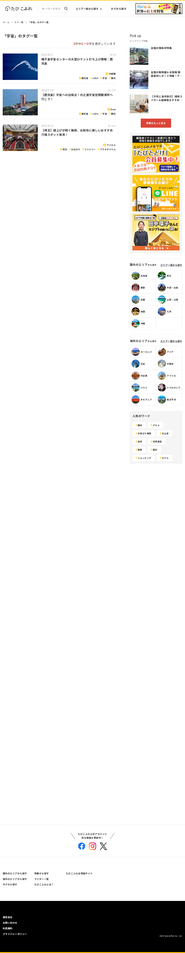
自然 (140, 441)
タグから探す (118, 8)
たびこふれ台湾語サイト (79, 873)
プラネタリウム (108, 149)
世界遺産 (157, 441)
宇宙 (104, 78)
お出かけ (75, 149)
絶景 (140, 449)
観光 (113, 78)
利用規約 (7, 928)
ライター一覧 (41, 879)
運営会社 (7, 917)
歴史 (155, 449)
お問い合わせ (10, 922)
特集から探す (41, 873)
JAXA (95, 78)
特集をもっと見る (156, 123)
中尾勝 (112, 73)
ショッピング (144, 457)
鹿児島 (84, 78)
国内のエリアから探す (15, 873)
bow (113, 109)
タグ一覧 (18, 22)
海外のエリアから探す (15, 879)
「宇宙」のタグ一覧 (38, 22)
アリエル (111, 144)
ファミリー (90, 149)
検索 (65, 9)
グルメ (156, 425)
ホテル (165, 457)
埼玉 (65, 149)
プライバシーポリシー (15, 934)
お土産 (165, 433)
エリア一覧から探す (87, 8)
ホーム (6, 22)
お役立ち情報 (144, 433)
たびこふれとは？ (44, 884)
